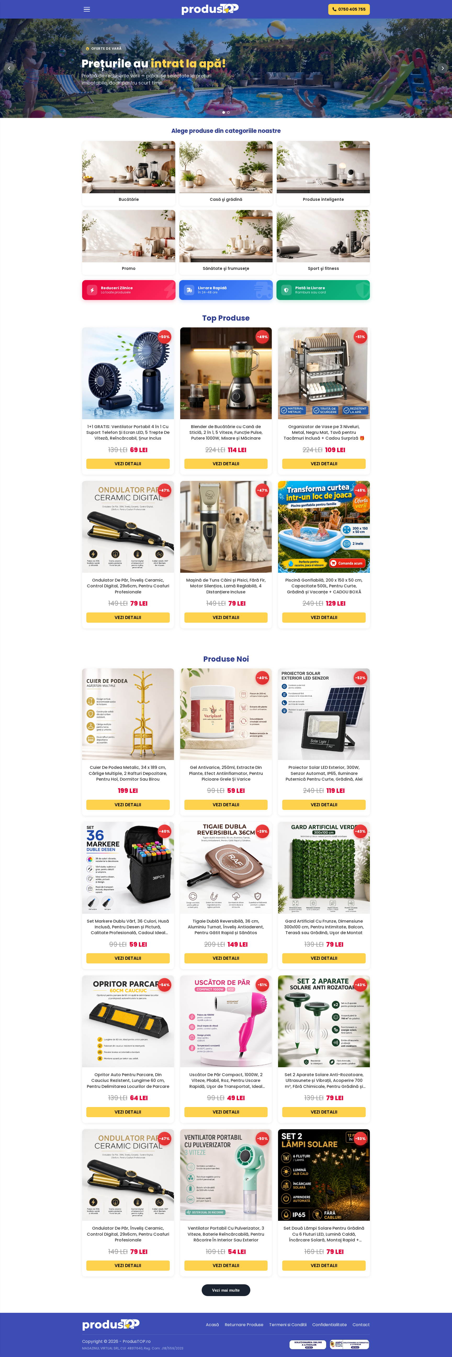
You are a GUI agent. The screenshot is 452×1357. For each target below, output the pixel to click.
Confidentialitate (329, 1325)
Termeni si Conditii (288, 1325)
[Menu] (87, 9)
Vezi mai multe (226, 1290)
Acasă (212, 1325)
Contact (361, 1325)
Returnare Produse (244, 1325)
